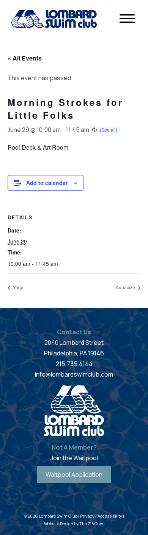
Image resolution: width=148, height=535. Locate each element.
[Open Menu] (127, 18)
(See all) (108, 129)
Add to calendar (47, 182)
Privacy (87, 516)
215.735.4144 (74, 364)
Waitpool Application (74, 474)
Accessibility (110, 516)
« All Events (25, 58)
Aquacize (126, 287)
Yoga (18, 287)
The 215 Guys (91, 523)
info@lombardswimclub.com (74, 374)
